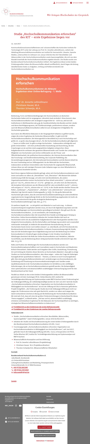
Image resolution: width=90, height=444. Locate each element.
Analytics (35, 412)
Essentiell (44, 412)
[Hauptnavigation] (87, 2)
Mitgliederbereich (61, 3)
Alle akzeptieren (44, 427)
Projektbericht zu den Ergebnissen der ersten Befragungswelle (36, 307)
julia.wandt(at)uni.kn (21, 372)
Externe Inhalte (54, 412)
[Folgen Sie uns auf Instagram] (17, 406)
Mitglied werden (78, 3)
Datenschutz (50, 402)
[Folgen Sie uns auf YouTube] (21, 406)
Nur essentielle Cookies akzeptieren (45, 431)
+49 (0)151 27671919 (21, 370)
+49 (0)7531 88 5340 (20, 367)
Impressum (49, 399)
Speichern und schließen (45, 435)
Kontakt (48, 396)
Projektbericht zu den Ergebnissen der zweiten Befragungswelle (37, 309)
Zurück (13, 381)
